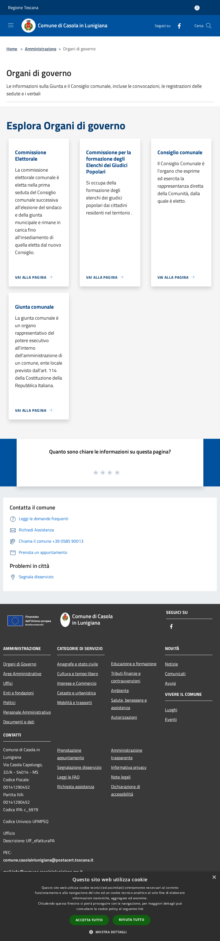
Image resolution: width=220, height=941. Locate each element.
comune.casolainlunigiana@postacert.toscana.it (48, 860)
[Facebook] (177, 25)
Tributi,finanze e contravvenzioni (126, 677)
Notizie (171, 664)
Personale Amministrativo (27, 712)
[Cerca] (209, 25)
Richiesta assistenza (75, 786)
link (140, 908)
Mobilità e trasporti (74, 702)
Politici (9, 702)
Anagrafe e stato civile (77, 664)
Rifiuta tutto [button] (131, 919)
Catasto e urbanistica (76, 693)
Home (11, 49)
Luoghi (171, 709)
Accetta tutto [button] (89, 920)
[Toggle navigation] (11, 25)
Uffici (8, 683)
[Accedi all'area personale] (197, 8)
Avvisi (170, 683)
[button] (110, 932)
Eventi (171, 719)
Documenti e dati (18, 722)
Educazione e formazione (133, 663)
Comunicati (175, 673)
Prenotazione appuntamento (70, 754)
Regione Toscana (23, 7)
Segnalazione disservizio (79, 767)
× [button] (214, 877)
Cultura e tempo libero (77, 673)
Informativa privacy (128, 767)
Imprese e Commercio (76, 683)
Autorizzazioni (124, 717)
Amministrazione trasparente (126, 754)
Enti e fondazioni (18, 693)
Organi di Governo (19, 664)
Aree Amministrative (22, 673)
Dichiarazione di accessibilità (125, 790)
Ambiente (120, 690)
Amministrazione (40, 49)
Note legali (121, 777)
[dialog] (110, 906)
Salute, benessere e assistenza (129, 704)
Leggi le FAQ (68, 777)
